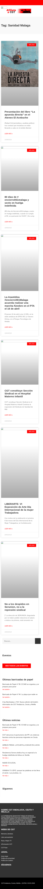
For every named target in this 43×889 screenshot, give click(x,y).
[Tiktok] (37, 2)
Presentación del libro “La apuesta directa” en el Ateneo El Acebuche (20, 114)
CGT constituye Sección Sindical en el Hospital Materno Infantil (19, 393)
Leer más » (9, 134)
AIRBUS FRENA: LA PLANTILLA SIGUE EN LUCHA (21, 745)
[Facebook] (27, 2)
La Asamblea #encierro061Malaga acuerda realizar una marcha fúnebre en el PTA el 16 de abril (19, 303)
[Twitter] (18, 2)
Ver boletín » (6, 689)
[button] (39, 11)
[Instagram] (32, 2)
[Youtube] (23, 2)
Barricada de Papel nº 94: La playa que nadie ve (19, 694)
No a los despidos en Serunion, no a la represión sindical (17, 607)
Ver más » (5, 730)
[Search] (38, 641)
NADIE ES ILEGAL (9, 763)
